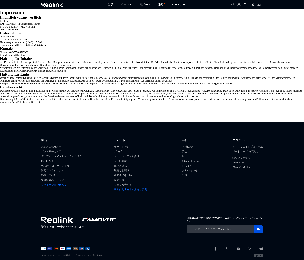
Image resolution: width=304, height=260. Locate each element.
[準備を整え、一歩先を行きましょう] (52, 5)
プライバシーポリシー (50, 255)
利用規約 (67, 255)
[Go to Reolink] (57, 220)
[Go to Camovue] (99, 220)
